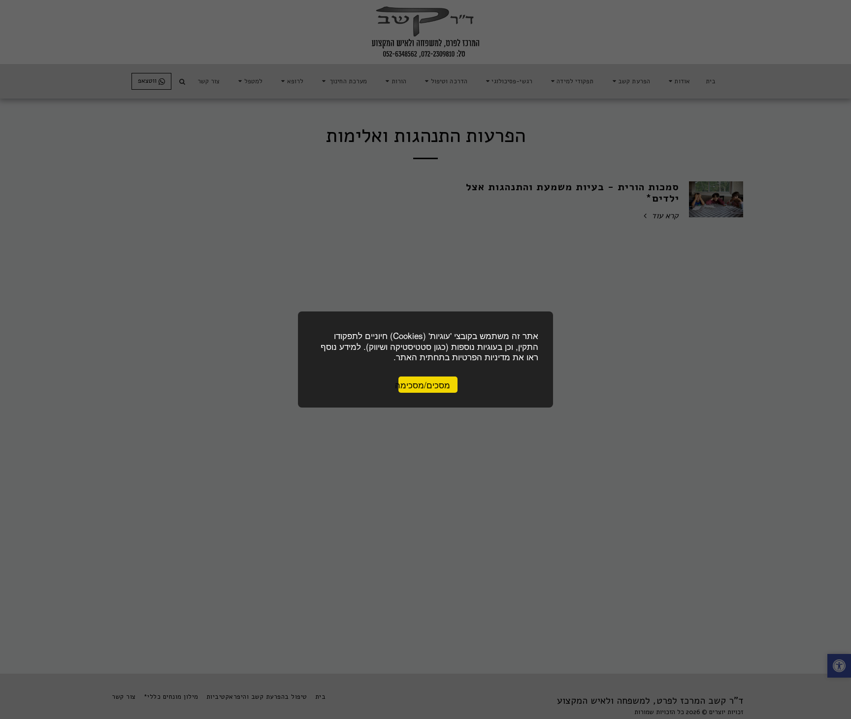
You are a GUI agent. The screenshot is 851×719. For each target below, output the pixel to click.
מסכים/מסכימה (424, 384)
